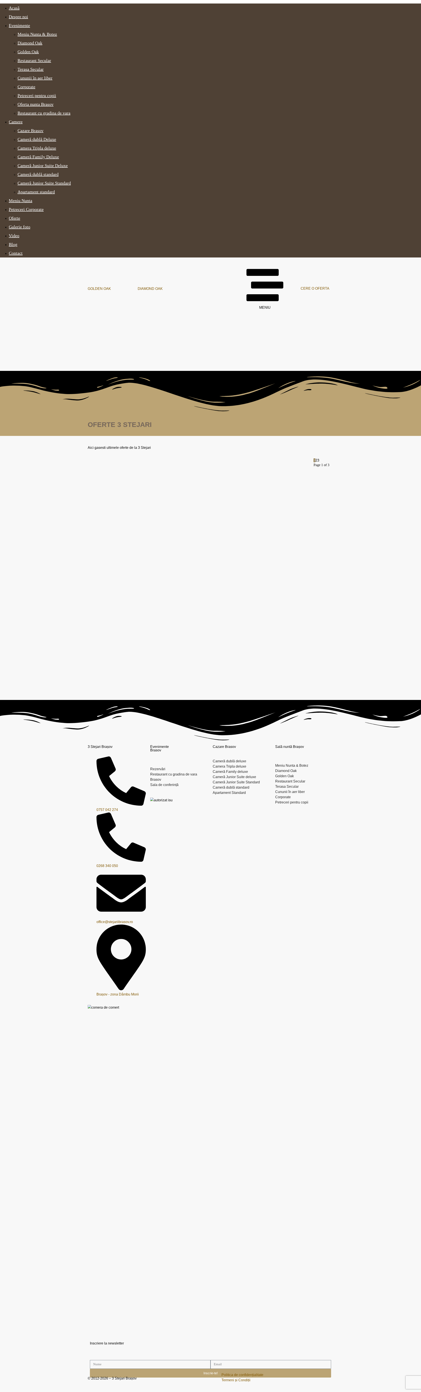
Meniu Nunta (20, 200)
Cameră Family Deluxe (38, 156)
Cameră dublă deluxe (229, 761)
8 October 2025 (91, 669)
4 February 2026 (242, 518)
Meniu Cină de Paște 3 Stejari (102, 486)
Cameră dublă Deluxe (37, 139)
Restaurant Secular (34, 60)
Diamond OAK (150, 289)
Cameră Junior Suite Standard (44, 183)
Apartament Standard (229, 793)
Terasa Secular (31, 69)
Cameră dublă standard (38, 174)
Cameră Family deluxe (230, 772)
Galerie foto (19, 226)
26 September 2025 (169, 675)
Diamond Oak (30, 43)
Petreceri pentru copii (37, 95)
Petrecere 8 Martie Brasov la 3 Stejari (258, 558)
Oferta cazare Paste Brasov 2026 (255, 486)
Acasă (14, 7)
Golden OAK (99, 289)
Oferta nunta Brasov (36, 104)
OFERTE (88, 469)
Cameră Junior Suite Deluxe (43, 165)
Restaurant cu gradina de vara (44, 113)
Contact (16, 253)
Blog (13, 244)
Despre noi (18, 16)
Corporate (26, 86)
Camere (16, 121)
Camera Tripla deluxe (37, 148)
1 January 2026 (242, 597)
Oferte (14, 218)
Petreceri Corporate (26, 209)
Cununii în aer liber (35, 78)
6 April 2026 (88, 518)
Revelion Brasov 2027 (171, 637)
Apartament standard (36, 191)
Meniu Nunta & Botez (37, 34)
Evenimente (19, 25)
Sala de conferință (164, 785)
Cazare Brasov (30, 130)
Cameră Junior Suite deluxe (234, 777)
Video (14, 235)
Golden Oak (28, 51)
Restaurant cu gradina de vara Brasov (173, 776)
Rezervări (157, 769)
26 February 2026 (168, 526)
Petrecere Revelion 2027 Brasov (104, 637)
